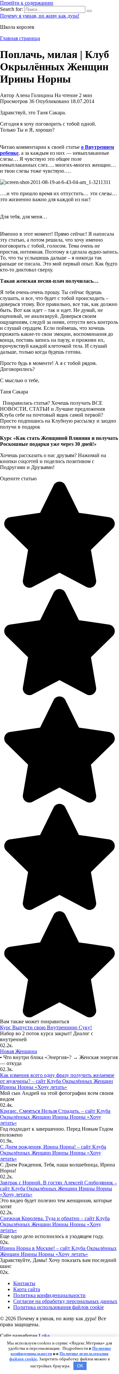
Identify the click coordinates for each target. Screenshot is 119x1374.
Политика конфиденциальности (49, 1295)
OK (80, 1365)
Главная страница (20, 38)
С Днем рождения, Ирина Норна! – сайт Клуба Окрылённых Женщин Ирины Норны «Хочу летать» (53, 1153)
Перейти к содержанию (26, 3)
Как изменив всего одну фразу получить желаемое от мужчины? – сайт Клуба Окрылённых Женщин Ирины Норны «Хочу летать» (57, 1081)
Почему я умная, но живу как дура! (39, 16)
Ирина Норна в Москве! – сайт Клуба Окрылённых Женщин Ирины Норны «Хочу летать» (58, 1251)
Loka (44, 1336)
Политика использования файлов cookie (58, 1307)
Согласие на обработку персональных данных (65, 1301)
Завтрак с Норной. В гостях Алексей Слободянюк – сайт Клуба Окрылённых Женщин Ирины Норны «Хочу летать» (58, 1188)
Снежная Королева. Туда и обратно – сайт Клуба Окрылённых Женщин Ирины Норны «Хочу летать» (55, 1224)
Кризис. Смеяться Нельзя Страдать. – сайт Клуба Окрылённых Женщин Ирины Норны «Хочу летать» (55, 1117)
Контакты (24, 1283)
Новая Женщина (18, 1051)
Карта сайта (26, 1289)
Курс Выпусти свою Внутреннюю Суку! (46, 1027)
